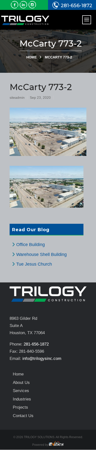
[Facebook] (15, 7)
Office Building (30, 244)
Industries (22, 399)
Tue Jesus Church (34, 264)
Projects (20, 407)
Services (21, 390)
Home (31, 57)
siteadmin (17, 98)
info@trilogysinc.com (41, 358)
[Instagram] (33, 7)
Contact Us (23, 415)
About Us (21, 382)
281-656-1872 (76, 5)
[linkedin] (24, 7)
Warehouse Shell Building (41, 254)
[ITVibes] (56, 445)
